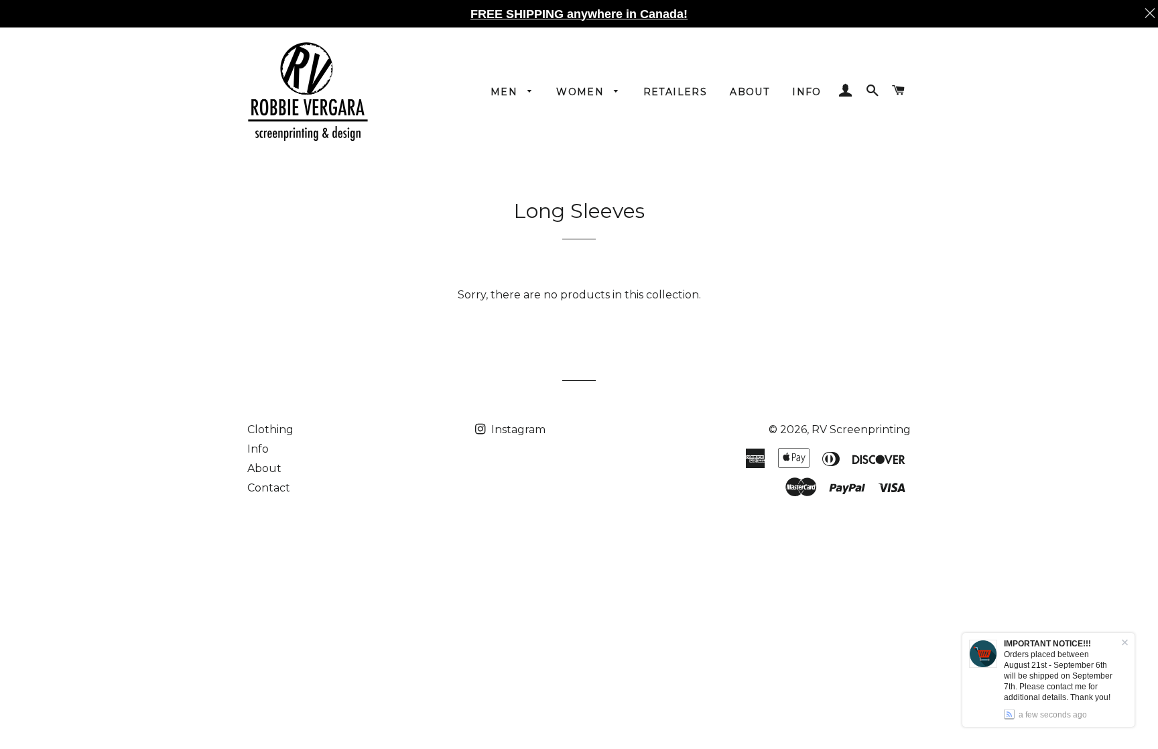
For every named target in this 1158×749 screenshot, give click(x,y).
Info (807, 92)
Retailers (675, 92)
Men (506, 92)
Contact (268, 487)
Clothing (270, 429)
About (749, 92)
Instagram (517, 429)
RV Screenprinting (861, 429)
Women (581, 92)
